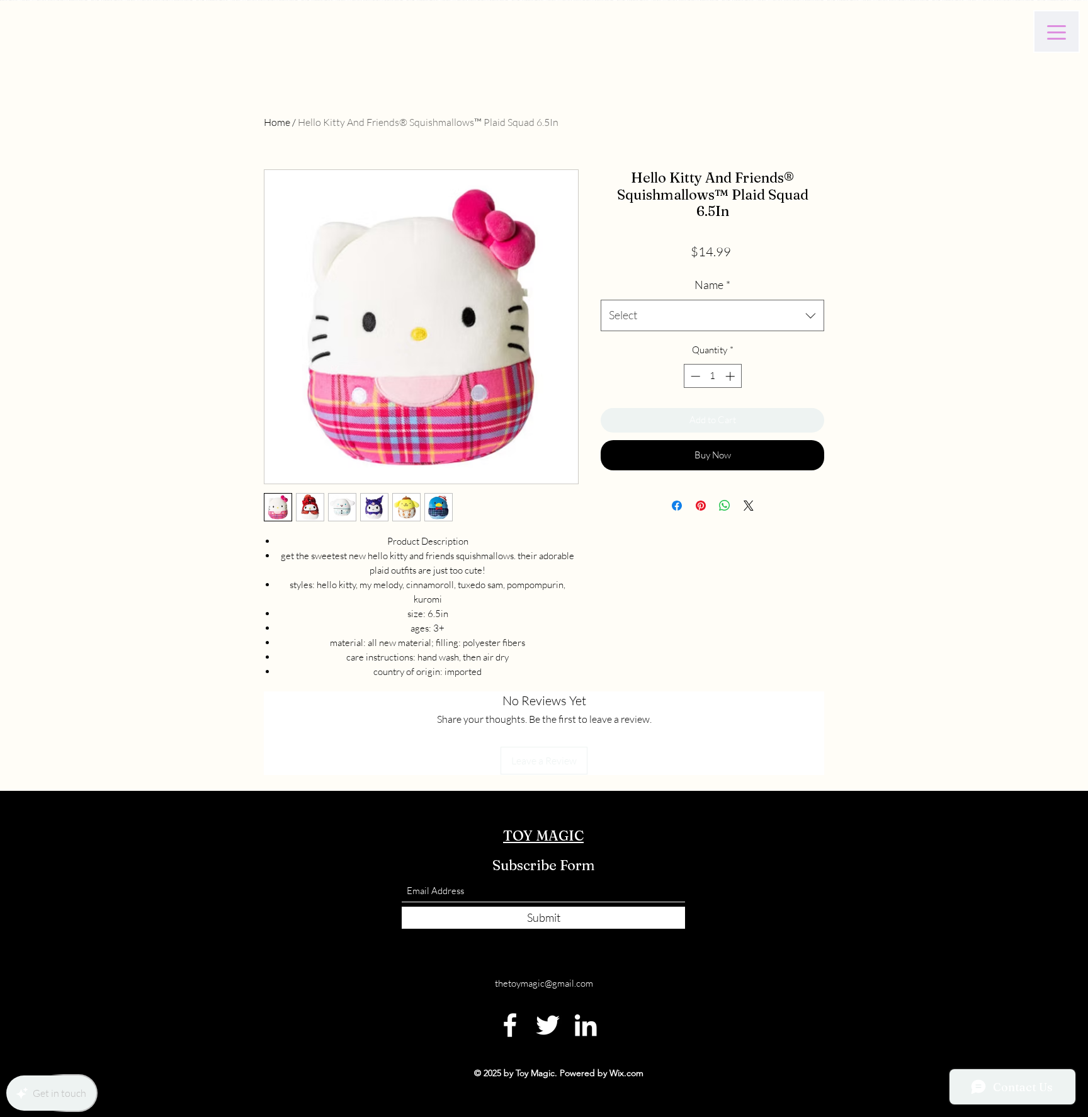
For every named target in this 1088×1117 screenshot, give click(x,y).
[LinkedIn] (585, 1025)
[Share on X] (748, 505)
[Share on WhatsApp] (724, 505)
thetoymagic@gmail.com (544, 983)
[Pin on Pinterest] (700, 505)
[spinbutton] (712, 376)
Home (277, 122)
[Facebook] (510, 1025)
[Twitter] (548, 1025)
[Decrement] (694, 376)
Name (712, 285)
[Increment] (731, 376)
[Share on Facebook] (676, 505)
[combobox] (712, 315)
